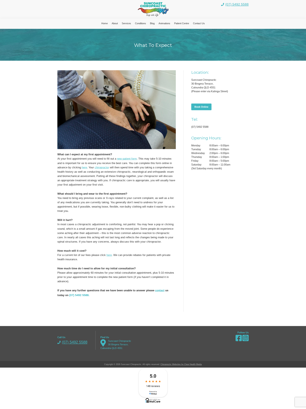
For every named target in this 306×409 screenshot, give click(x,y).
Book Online (201, 106)
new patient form (127, 158)
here (84, 167)
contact (159, 290)
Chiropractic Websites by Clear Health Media (181, 364)
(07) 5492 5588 (237, 4)
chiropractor (102, 167)
